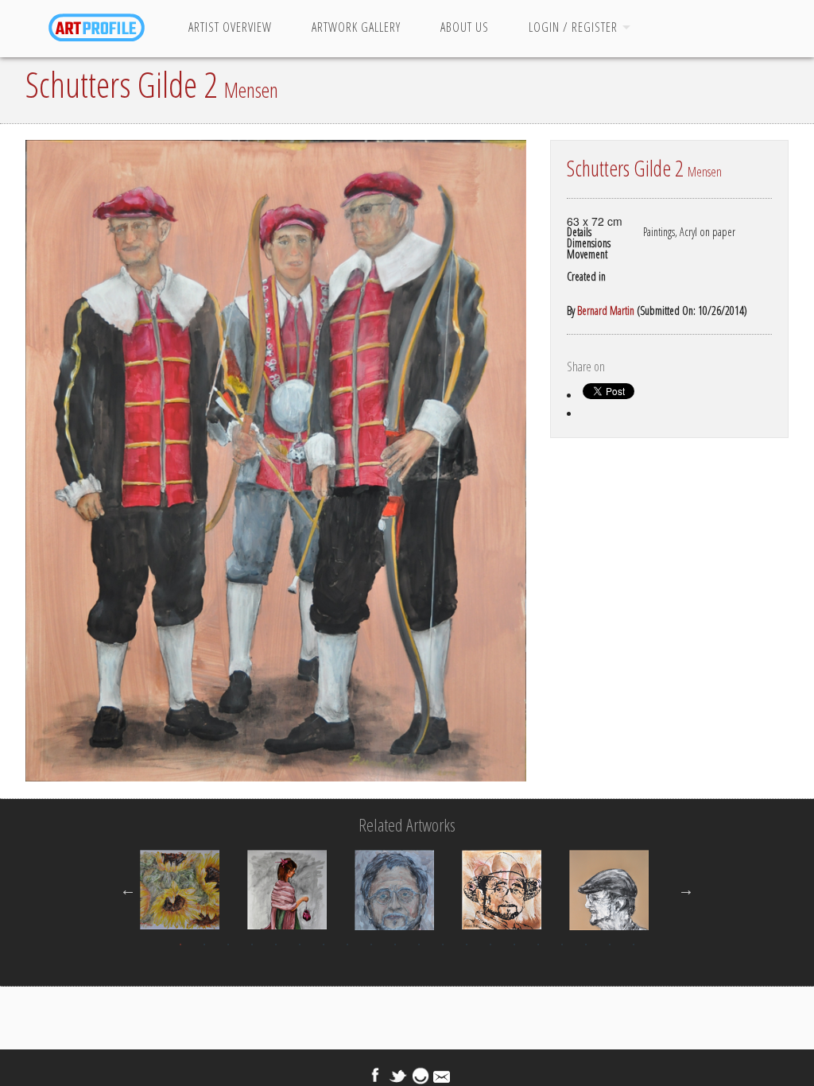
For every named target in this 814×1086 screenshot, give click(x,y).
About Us (464, 27)
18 (586, 944)
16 (538, 944)
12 (443, 944)
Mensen (251, 90)
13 (467, 944)
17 (562, 944)
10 (395, 944)
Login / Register (573, 27)
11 (419, 944)
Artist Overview (230, 27)
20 (634, 944)
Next (686, 890)
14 (490, 944)
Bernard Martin (605, 310)
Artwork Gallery (356, 27)
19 (610, 944)
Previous (128, 890)
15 (514, 944)
